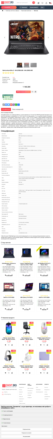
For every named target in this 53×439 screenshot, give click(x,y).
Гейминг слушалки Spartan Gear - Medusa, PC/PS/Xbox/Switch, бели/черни (9, 368)
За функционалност (8, 415)
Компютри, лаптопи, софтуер (12, 10)
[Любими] (42, 2)
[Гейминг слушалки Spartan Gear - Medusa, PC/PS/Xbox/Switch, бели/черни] (9, 356)
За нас (20, 394)
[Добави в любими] (32, 92)
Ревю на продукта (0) (17, 109)
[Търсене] (33, 2)
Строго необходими (8, 411)
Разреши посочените (26, 432)
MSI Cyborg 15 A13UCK (26, 297)
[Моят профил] (46, 2)
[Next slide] (48, 37)
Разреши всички (26, 429)
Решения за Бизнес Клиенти (21, 389)
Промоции (24, 7)
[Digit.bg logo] (9, 386)
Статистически (6, 423)
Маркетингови (6, 419)
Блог (42, 7)
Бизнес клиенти (34, 7)
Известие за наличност (24, 91)
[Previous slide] (4, 37)
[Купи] (5, 345)
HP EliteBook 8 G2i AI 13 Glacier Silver (44, 264)
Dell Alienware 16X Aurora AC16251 (9, 264)
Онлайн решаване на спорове (47, 396)
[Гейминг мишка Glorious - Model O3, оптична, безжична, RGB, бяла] (44, 328)
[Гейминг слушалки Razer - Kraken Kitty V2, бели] (26, 356)
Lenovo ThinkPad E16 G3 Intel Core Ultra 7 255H (26, 264)
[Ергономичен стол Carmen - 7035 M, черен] (26, 328)
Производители (39, 391)
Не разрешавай (26, 436)
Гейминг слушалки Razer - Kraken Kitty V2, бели (26, 366)
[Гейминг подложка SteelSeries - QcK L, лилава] (44, 356)
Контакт (46, 387)
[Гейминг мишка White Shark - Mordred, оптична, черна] (9, 328)
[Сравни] (38, 2)
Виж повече (4, 426)
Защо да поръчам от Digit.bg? (21, 399)
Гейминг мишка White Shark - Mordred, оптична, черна (9, 339)
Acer (14, 77)
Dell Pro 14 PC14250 (9, 297)
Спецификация (6, 109)
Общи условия (22, 403)
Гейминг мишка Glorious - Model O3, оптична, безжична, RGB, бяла (44, 339)
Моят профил (30, 388)
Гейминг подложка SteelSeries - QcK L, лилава (44, 367)
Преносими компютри (26, 10)
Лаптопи (36, 10)
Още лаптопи (6, 242)
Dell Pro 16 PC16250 (44, 297)
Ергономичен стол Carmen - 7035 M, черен (26, 338)
